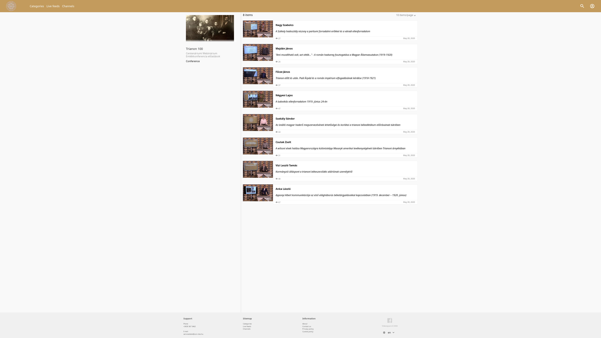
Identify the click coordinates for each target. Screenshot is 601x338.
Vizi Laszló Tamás (286, 165)
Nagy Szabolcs (284, 25)
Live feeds (53, 6)
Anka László (283, 189)
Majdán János (284, 48)
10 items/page (404, 15)
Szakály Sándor (285, 118)
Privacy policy (308, 329)
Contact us (306, 326)
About (304, 324)
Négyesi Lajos (284, 95)
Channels (68, 6)
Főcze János (283, 72)
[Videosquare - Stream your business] (11, 6)
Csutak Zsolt (283, 142)
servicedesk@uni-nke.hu (193, 334)
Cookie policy (307, 331)
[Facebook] (389, 321)
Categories (37, 6)
